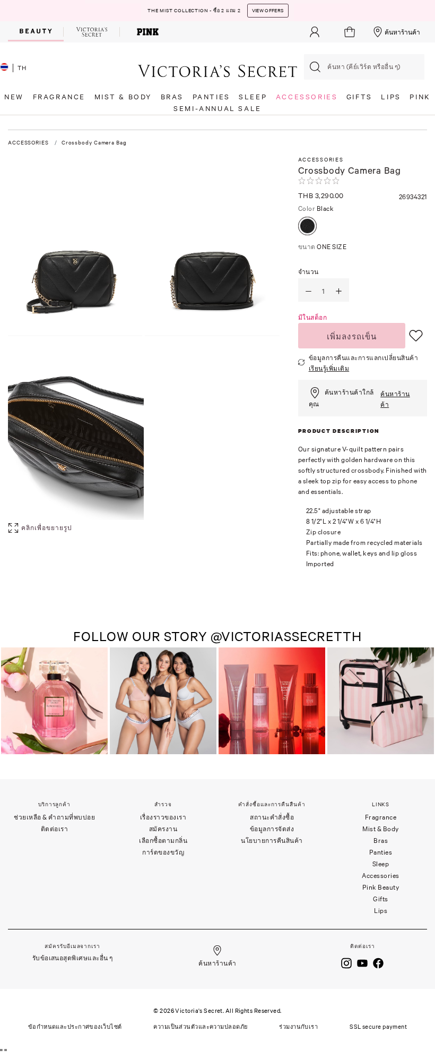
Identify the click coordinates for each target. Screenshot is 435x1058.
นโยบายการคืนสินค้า (272, 840)
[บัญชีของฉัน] (314, 32)
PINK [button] (420, 96)
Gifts (380, 899)
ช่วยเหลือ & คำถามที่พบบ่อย (54, 817)
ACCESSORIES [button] (307, 96)
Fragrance (381, 817)
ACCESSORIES (28, 142)
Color (316, 208)
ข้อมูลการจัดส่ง (272, 829)
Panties (381, 852)
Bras (380, 840)
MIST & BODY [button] (123, 96)
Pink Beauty (380, 887)
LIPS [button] (391, 96)
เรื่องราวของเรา (163, 817)
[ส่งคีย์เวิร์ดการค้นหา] (315, 67)
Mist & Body (380, 829)
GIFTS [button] (359, 96)
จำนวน (308, 272)
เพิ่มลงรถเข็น (352, 336)
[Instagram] (346, 962)
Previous (10, 701)
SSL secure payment (378, 1026)
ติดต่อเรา (54, 829)
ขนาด (322, 247)
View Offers (268, 10)
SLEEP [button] (253, 96)
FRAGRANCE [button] (59, 96)
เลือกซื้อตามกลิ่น (163, 840)
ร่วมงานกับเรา (298, 1026)
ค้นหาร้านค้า (402, 32)
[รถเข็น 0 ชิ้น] (351, 32)
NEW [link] (14, 96)
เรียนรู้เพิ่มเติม (329, 368)
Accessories (380, 876)
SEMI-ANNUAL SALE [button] (217, 108)
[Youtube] (362, 962)
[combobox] (364, 67)
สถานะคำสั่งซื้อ (272, 817)
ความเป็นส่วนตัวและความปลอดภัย (200, 1026)
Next (423, 701)
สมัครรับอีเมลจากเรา (72, 946)
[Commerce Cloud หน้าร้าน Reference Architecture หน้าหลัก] (217, 70)
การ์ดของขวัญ (163, 852)
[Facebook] (378, 962)
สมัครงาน (163, 829)
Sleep (380, 864)
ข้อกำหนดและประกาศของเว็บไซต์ (75, 1026)
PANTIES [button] (211, 96)
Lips (380, 911)
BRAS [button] (172, 96)
